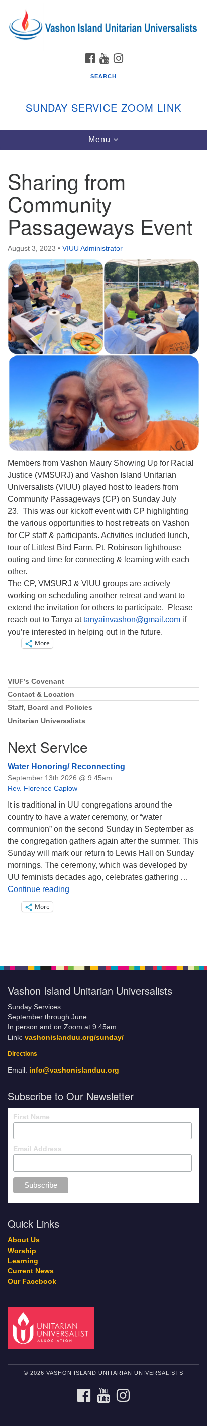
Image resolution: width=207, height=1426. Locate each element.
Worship (22, 1251)
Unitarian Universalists (46, 721)
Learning (23, 1261)
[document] (103, 552)
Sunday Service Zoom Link (103, 107)
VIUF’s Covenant (36, 681)
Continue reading (38, 889)
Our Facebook (32, 1281)
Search (103, 76)
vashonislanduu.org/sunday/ (74, 1037)
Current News (31, 1271)
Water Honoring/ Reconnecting (66, 766)
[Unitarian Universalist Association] (53, 1327)
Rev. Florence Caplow (42, 788)
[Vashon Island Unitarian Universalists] (103, 10)
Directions (22, 1053)
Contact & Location (41, 694)
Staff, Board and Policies (50, 707)
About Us (24, 1240)
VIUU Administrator (92, 248)
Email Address (37, 1149)
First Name (31, 1117)
